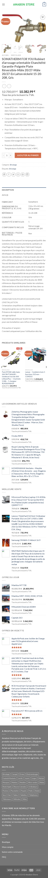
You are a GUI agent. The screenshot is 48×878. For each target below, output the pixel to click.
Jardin (20, 778)
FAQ (4, 857)
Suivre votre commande (12, 852)
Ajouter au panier (28, 155)
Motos (42, 782)
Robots (37, 791)
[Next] (42, 28)
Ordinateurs (32, 787)
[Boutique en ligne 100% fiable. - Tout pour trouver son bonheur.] (24, 4)
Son (9, 795)
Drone (22, 774)
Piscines (5, 791)
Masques (6, 782)
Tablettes (23, 795)
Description (8, 190)
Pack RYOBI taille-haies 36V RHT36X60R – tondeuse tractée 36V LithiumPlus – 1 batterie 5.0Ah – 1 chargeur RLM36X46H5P (11, 377)
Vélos (25, 799)
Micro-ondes (32, 782)
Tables (15, 795)
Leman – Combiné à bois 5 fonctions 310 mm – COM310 (35, 374)
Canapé (14, 774)
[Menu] (3, 4)
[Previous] (6, 28)
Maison (41, 778)
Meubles (23, 782)
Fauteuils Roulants (9, 778)
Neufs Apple (7, 787)
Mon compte (7, 847)
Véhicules (16, 799)
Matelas (14, 782)
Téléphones (33, 795)
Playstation (15, 791)
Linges (34, 778)
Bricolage (16, 55)
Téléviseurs (7, 799)
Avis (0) (5, 195)
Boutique (6, 842)
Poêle (31, 791)
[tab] (24, 189)
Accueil (5, 55)
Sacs (4, 795)
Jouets (27, 778)
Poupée (23, 791)
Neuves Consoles (20, 787)
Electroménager (32, 774)
